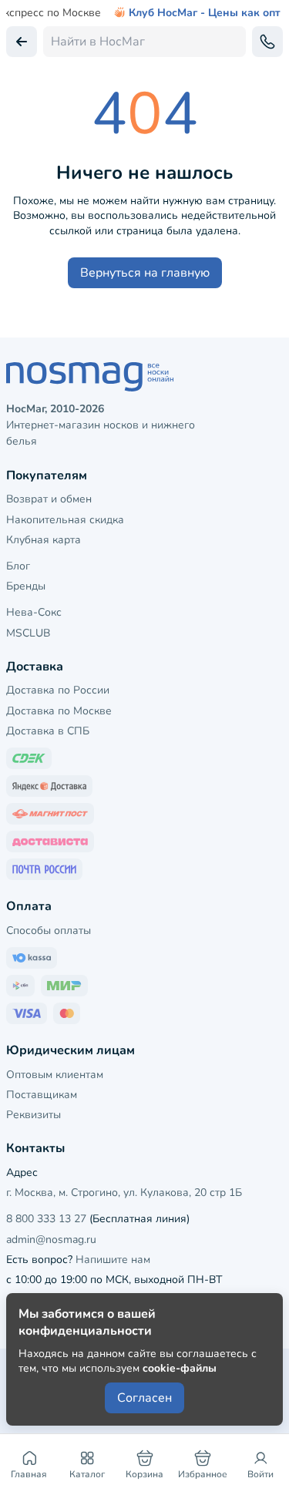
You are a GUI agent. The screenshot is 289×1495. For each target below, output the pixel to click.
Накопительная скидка (65, 519)
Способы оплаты (48, 930)
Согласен (144, 1397)
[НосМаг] (144, 376)
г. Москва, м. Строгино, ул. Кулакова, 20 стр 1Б (124, 1192)
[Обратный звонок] (267, 41)
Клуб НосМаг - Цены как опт (205, 13)
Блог (18, 566)
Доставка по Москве (59, 711)
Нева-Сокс (34, 612)
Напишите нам (113, 1259)
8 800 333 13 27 (46, 1218)
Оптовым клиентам (54, 1074)
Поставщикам (41, 1094)
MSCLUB (28, 633)
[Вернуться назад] (21, 41)
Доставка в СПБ (47, 731)
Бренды (25, 586)
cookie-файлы (180, 1368)
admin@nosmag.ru (51, 1239)
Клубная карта (43, 539)
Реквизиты (33, 1114)
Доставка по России (57, 690)
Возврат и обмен (49, 499)
